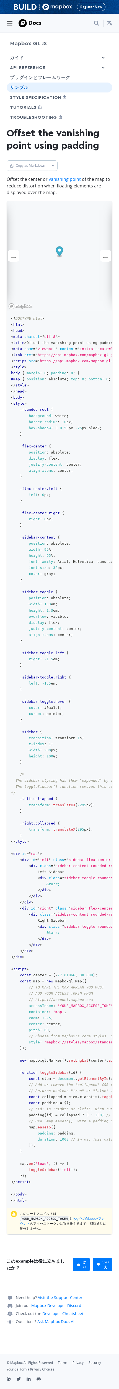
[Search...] (96, 23)
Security (95, 1362)
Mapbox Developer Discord (56, 1305)
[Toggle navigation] (10, 23)
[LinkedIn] (32, 1379)
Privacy (78, 1362)
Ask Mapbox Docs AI (55, 1321)
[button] (109, 23)
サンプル (19, 87)
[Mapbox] (23, 23)
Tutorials (33, 107)
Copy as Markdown (30, 165)
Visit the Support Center (60, 1297)
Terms (63, 1362)
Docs (35, 22)
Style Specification (46, 97)
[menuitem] (109, 23)
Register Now (91, 6)
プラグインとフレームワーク (40, 77)
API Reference (27, 67)
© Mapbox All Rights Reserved (30, 1362)
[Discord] (41, 1379)
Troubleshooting (43, 117)
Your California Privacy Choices (30, 1369)
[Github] (12, 1379)
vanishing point (65, 179)
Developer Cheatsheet (62, 1313)
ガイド (17, 57)
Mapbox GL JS (28, 43)
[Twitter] (22, 1379)
